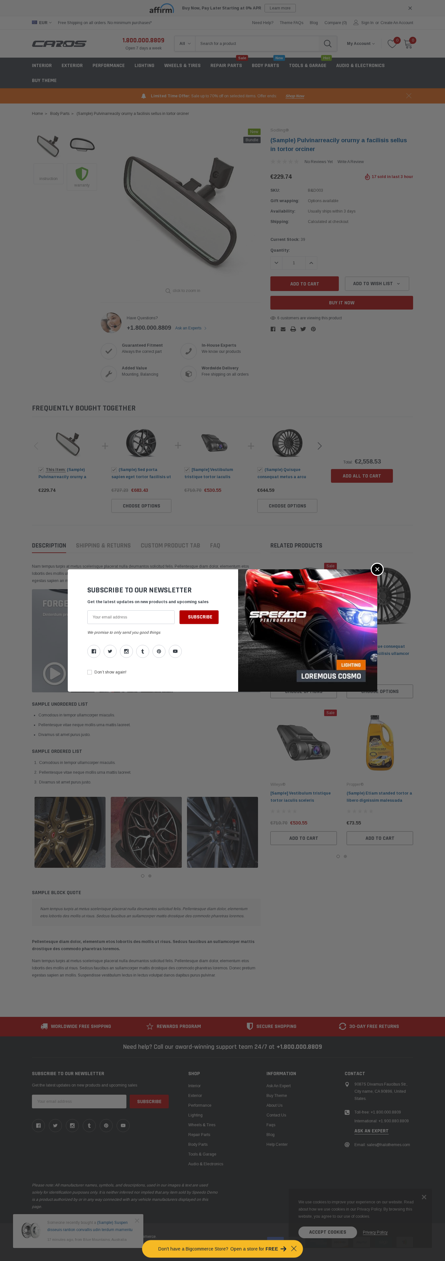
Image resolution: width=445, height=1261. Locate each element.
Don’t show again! (110, 672)
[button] (377, 569)
